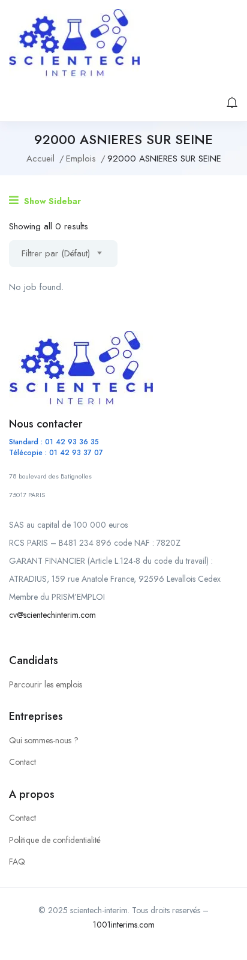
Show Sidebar (51, 201)
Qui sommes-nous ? (44, 740)
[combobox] (63, 253)
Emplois (81, 158)
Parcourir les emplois (45, 684)
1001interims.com (124, 925)
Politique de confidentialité (55, 840)
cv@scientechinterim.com (52, 615)
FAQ (17, 862)
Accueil (40, 158)
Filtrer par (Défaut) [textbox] (56, 253)
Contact (22, 762)
